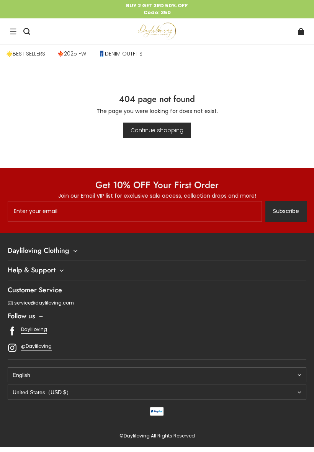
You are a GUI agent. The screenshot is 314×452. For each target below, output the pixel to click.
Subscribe (286, 211)
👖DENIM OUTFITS (120, 53)
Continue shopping (157, 130)
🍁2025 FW (71, 53)
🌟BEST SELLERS (25, 53)
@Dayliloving (36, 346)
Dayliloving (34, 329)
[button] (13, 31)
